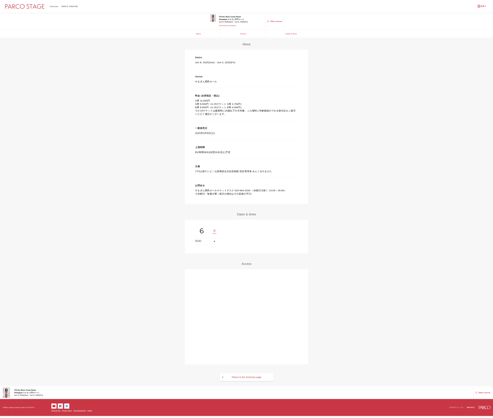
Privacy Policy (67, 410)
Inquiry (89, 410)
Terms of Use (55, 410)
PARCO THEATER (69, 6)
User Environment (79, 410)
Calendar (54, 6)
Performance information (227, 26)
